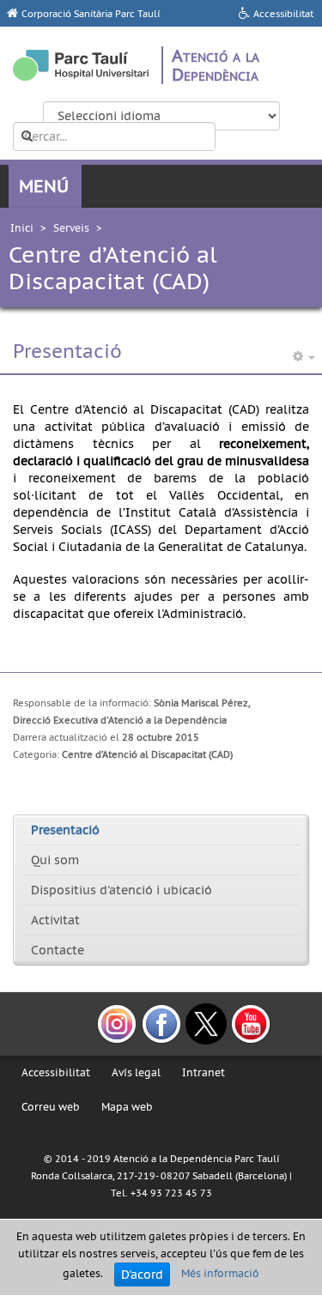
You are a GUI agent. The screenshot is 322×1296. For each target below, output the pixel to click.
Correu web (50, 1106)
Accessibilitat (55, 1072)
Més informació (220, 1274)
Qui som (55, 860)
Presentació (65, 830)
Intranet (203, 1072)
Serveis (71, 227)
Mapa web (127, 1106)
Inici (21, 227)
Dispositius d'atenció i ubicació (121, 890)
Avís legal (136, 1072)
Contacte (57, 950)
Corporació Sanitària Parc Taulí (90, 14)
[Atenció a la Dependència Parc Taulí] (81, 66)
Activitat (55, 920)
